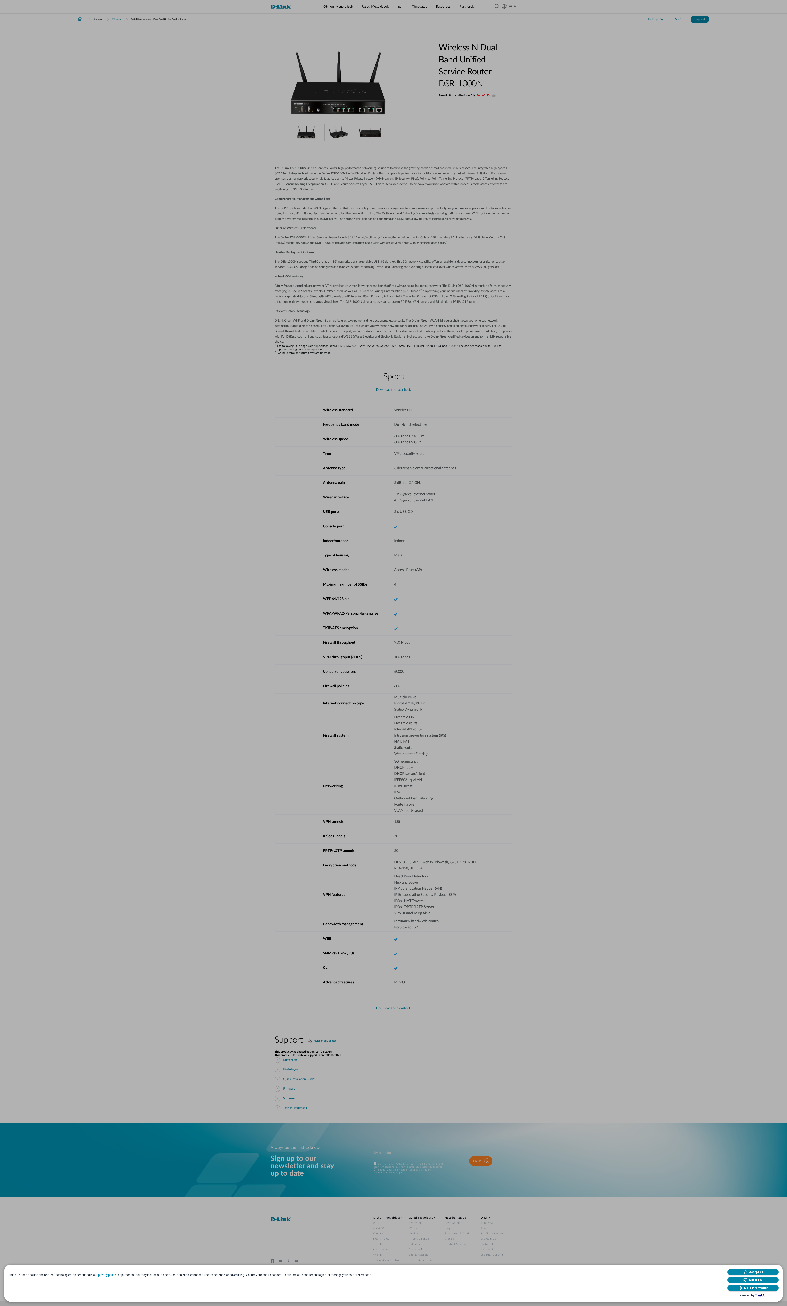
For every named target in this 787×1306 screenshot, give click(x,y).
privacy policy (107, 1275)
